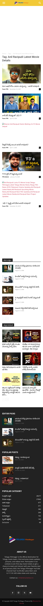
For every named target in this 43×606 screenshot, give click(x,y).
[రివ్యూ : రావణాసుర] (7, 481)
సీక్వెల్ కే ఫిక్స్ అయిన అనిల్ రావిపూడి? (15, 145)
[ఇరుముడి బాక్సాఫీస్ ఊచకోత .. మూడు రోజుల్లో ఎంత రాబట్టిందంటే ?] (31, 379)
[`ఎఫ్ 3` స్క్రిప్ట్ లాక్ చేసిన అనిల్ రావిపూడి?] (21, 190)
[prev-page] (3, 318)
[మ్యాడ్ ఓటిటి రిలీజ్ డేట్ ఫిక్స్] (7, 471)
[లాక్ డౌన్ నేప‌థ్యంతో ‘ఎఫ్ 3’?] (21, 103)
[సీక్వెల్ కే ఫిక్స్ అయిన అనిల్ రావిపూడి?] (21, 132)
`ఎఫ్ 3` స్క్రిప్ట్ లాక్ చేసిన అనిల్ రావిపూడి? (16, 203)
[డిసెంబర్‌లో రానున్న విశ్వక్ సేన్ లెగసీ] (7, 290)
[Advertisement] (21, 28)
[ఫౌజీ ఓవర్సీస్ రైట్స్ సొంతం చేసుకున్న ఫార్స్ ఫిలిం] (11, 336)
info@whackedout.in (25, 578)
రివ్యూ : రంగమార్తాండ (22, 457)
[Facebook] (12, 593)
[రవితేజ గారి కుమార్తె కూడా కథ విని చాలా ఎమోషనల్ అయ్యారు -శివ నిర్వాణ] (31, 336)
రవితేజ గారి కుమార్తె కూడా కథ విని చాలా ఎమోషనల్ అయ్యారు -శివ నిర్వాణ (31, 346)
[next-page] (7, 318)
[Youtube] (30, 593)
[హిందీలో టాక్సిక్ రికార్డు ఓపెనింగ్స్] (7, 279)
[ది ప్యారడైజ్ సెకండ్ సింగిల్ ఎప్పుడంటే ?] (7, 300)
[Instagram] (18, 593)
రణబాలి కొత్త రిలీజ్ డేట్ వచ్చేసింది (26, 308)
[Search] (40, 3)
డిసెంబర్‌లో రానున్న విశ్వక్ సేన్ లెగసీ (27, 287)
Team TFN (5, 89)
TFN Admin (5, 177)
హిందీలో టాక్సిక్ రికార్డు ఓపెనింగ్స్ (26, 276)
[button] (3, 3)
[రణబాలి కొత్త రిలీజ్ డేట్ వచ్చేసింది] (7, 311)
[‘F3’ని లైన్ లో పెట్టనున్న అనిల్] (21, 161)
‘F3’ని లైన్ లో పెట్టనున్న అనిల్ (12, 174)
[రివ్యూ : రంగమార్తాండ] (7, 460)
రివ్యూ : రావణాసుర (21, 478)
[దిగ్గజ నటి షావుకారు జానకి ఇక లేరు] (11, 358)
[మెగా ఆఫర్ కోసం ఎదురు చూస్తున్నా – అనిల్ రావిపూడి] (21, 73)
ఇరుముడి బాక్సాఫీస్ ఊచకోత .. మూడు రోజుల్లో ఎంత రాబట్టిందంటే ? (31, 390)
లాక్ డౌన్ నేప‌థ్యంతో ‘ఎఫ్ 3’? (12, 115)
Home (4, 53)
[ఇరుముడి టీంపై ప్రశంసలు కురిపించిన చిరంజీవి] (7, 268)
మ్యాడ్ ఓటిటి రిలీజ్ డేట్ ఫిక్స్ (25, 468)
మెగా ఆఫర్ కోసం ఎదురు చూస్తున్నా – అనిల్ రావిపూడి (20, 86)
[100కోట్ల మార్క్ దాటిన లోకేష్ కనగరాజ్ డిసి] (31, 358)
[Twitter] (24, 593)
